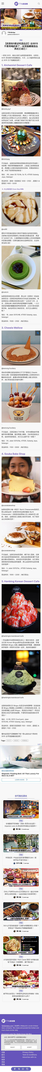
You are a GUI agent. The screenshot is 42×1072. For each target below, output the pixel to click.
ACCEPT (29, 1047)
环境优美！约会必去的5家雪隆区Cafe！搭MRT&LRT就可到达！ (21, 859)
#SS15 (9, 740)
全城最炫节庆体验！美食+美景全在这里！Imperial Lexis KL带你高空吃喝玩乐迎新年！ (21, 825)
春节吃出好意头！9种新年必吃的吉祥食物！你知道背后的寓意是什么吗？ (21, 995)
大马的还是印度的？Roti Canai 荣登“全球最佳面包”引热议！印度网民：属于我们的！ (21, 961)
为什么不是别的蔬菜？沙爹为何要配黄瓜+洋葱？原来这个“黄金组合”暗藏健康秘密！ (21, 927)
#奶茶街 (16, 740)
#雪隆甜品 (25, 740)
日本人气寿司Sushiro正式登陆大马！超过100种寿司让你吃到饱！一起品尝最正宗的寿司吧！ (21, 893)
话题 (3, 1052)
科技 (3, 1057)
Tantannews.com (7, 1026)
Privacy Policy (28, 1052)
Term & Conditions (30, 1055)
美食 (21, 40)
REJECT (12, 1047)
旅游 (3, 1060)
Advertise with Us (29, 1057)
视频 (3, 1064)
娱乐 (3, 1055)
